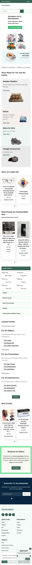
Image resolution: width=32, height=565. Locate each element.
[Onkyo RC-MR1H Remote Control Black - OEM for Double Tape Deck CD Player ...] (23, 240)
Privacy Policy (5, 548)
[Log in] (26, 5)
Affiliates (3, 525)
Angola (23, 198)
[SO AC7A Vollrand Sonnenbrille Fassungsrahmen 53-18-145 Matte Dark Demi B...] (9, 190)
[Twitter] (6, 514)
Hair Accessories (8, 436)
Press (18, 527)
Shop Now (6, 90)
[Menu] (29, 5)
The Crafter (7, 340)
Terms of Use (4, 550)
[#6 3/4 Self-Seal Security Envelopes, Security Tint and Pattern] (23, 423)
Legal (18, 522)
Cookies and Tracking (7, 545)
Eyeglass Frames (8, 199)
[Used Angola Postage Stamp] (23, 190)
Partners (19, 525)
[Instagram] (13, 514)
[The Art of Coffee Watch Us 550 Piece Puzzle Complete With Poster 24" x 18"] (9, 240)
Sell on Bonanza (5, 1)
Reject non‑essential (14, 561)
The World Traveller (10, 385)
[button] (14, 261)
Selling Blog (4, 530)
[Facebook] (2, 514)
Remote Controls (23, 253)
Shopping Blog (5, 532)
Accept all (4, 561)
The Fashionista (9, 369)
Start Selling (16, 468)
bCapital (19, 532)
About (3, 522)
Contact (3, 535)
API (2, 527)
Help (28, 1)
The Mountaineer (9, 388)
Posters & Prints (23, 432)
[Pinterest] (9, 514)
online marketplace (18, 456)
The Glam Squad (9, 364)
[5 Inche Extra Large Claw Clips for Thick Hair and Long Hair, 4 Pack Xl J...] (9, 423)
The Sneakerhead (9, 366)
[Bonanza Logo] (5, 5)
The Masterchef (9, 343)
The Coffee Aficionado (11, 345)
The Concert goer (9, 390)
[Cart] (22, 5)
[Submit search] (22, 11)
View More (16, 397)
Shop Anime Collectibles (16, 27)
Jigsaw (8, 249)
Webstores (19, 530)
